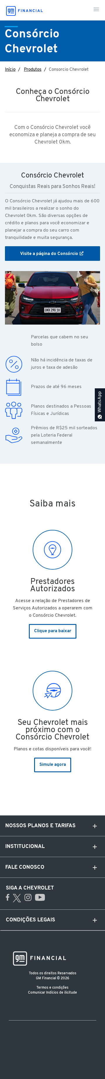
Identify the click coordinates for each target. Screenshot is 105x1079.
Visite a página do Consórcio (49, 254)
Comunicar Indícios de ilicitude (52, 992)
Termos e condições (52, 987)
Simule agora (52, 765)
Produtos (32, 70)
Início (10, 70)
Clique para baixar (52, 631)
